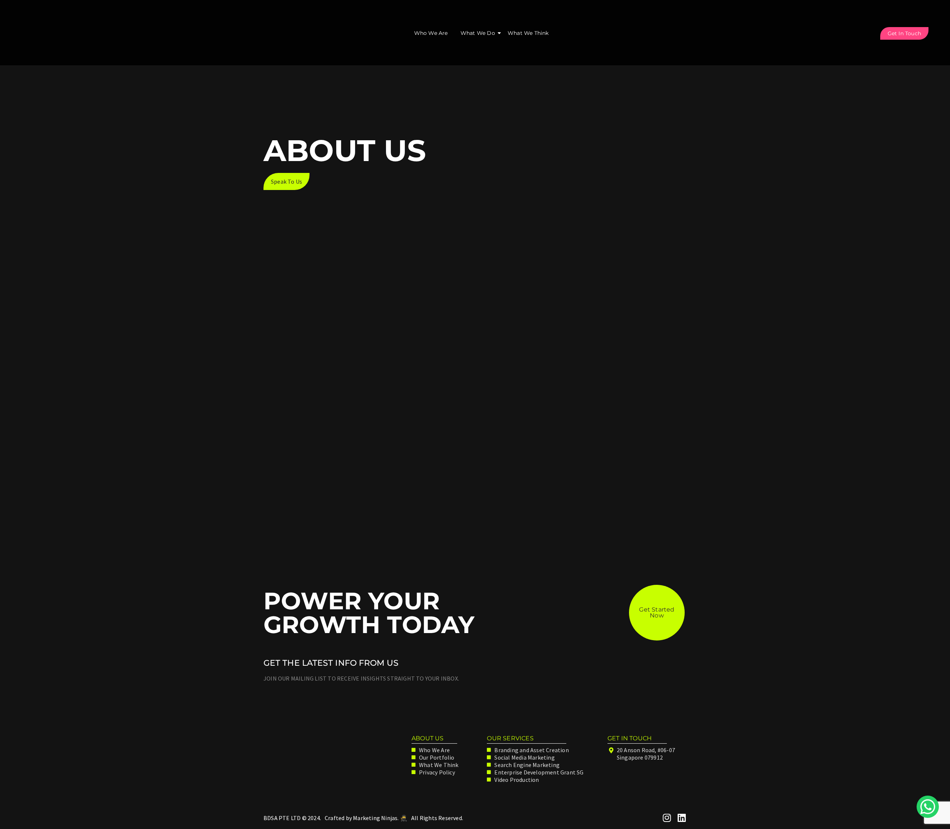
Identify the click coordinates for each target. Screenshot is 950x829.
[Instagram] (667, 817)
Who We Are (431, 33)
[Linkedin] (682, 817)
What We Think (528, 33)
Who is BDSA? (317, 511)
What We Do (478, 33)
